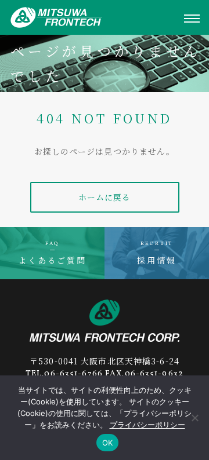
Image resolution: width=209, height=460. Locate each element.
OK (107, 442)
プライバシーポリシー (147, 424)
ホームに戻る (104, 197)
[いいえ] (194, 418)
